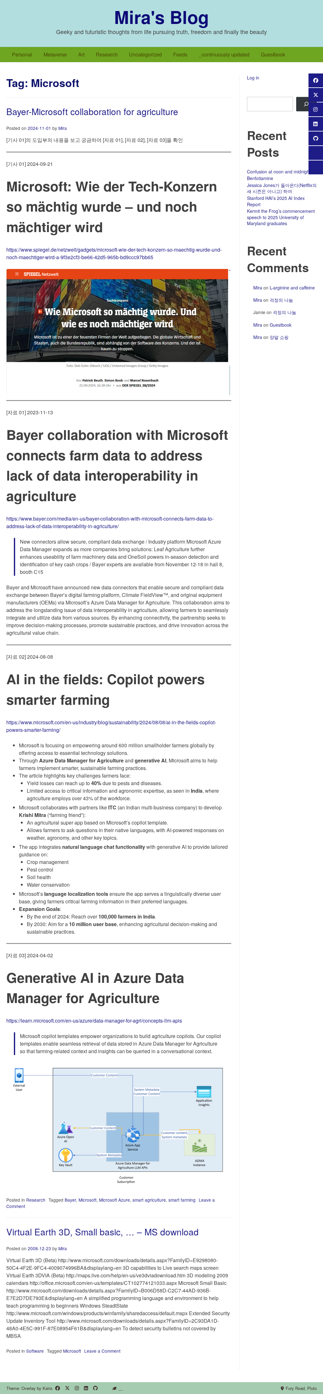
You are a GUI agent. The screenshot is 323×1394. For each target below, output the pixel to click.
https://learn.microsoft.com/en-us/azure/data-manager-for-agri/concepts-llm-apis (94, 1020)
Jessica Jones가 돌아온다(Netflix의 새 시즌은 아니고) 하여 (282, 188)
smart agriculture (149, 1200)
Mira (62, 128)
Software (35, 1351)
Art (81, 54)
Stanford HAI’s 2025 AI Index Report (276, 201)
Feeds (180, 54)
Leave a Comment (102, 1351)
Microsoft (88, 1200)
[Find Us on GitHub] (95, 1388)
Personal (22, 54)
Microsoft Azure (114, 1200)
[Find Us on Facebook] (58, 1388)
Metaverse (55, 54)
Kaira (47, 1388)
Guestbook (273, 54)
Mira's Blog (161, 16)
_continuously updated (224, 54)
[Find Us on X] (67, 1388)
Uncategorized (145, 54)
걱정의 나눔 (281, 300)
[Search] (306, 104)
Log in (253, 77)
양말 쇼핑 (279, 337)
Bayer (70, 1200)
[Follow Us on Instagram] (76, 1388)
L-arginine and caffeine (292, 287)
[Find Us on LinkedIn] (86, 1388)
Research (107, 54)
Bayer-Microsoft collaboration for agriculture (92, 111)
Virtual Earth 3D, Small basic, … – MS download (102, 1231)
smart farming (182, 1200)
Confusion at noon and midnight (279, 171)
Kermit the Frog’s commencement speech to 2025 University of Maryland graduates (281, 217)
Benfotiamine (260, 178)
